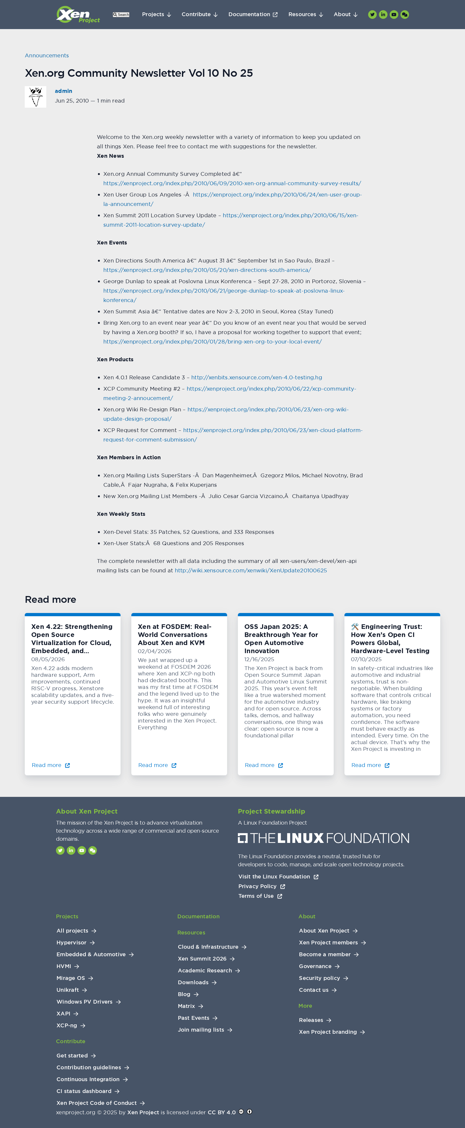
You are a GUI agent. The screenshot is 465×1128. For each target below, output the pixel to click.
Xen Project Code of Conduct (97, 1103)
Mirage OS (71, 978)
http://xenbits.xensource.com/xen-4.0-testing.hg (256, 377)
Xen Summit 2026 (202, 958)
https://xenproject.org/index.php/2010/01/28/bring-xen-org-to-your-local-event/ (212, 341)
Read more (47, 765)
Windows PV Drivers (85, 1002)
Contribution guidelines (89, 1067)
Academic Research (205, 970)
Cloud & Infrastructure (208, 947)
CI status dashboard (84, 1091)
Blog (184, 994)
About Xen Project (324, 930)
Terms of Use (256, 895)
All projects (72, 930)
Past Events (194, 1018)
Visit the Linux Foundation (275, 876)
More (305, 1005)
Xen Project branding (328, 1032)
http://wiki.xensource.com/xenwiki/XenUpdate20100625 (250, 570)
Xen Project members (328, 942)
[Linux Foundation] (323, 839)
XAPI (63, 1013)
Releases (311, 1020)
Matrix (186, 1006)
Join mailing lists (201, 1030)
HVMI (64, 966)
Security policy (319, 978)
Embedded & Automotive (91, 954)
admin (63, 90)
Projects (153, 14)
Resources (302, 14)
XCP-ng (67, 1025)
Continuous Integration (88, 1079)
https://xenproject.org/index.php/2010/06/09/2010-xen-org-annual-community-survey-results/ (232, 183)
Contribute (196, 14)
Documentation (249, 14)
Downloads (193, 982)
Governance (315, 966)
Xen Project (143, 1112)
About (342, 14)
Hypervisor (72, 942)
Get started (72, 1055)
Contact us (314, 990)
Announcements (47, 55)
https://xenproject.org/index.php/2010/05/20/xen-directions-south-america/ (207, 270)
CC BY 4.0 (222, 1112)
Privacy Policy (258, 886)
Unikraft (68, 990)
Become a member (325, 954)
